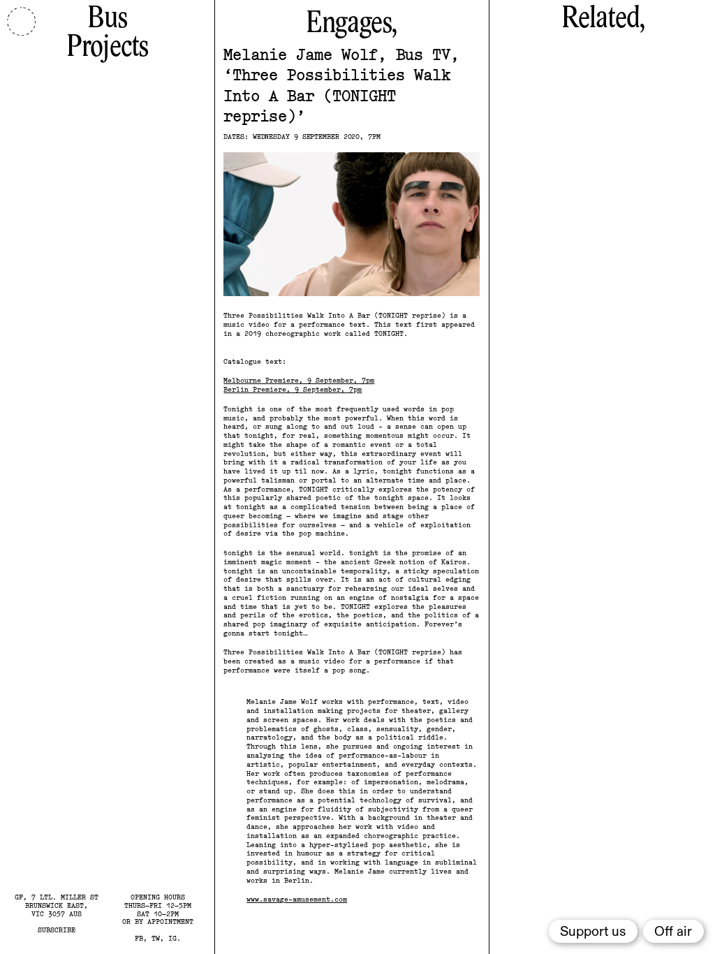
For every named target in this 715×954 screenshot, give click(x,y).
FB (139, 938)
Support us (593, 932)
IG (172, 938)
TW (156, 938)
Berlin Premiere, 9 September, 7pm (292, 389)
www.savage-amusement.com (296, 899)
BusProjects (107, 33)
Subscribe (56, 929)
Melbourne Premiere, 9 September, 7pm (298, 380)
